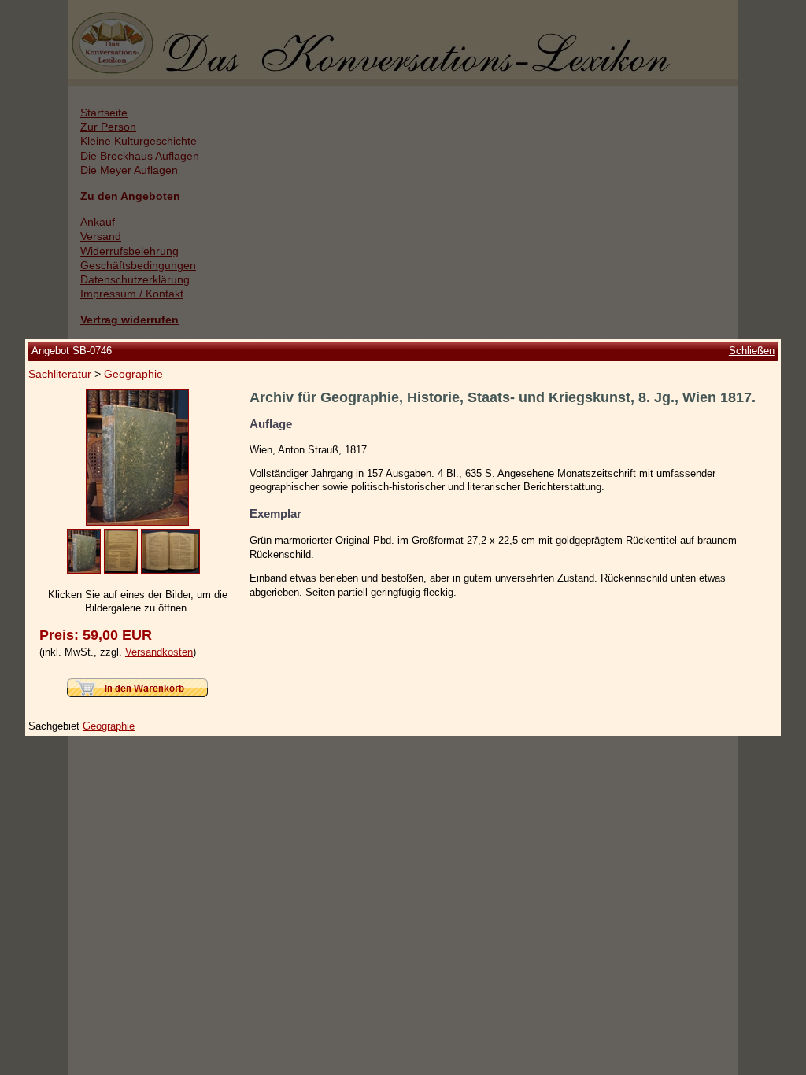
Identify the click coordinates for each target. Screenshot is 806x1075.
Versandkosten (159, 652)
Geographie (133, 374)
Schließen (752, 350)
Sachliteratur (59, 374)
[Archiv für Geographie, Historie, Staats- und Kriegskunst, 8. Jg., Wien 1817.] (137, 522)
